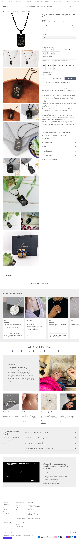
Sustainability (18, 516)
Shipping (17, 514)
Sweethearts (5, 509)
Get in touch (6, 443)
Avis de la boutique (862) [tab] (17, 279)
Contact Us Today (66, 132)
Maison (4, 11)
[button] (59, 42)
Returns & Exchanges (20, 522)
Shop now (5, 420)
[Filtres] (62, 280)
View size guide (45, 138)
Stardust (5, 511)
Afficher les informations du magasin (51, 85)
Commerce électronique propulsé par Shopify (24, 535)
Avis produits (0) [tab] (8, 279)
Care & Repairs (19, 511)
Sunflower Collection (7, 518)
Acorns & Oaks (6, 513)
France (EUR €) (8, 532)
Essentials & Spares (7, 522)
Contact (17, 507)
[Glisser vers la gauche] (71, 293)
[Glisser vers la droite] (74, 293)
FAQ (16, 509)
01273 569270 (32, 513)
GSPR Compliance (19, 526)
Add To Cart (70, 78)
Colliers (9, 11)
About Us (18, 505)
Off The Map (5, 520)
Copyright (18, 524)
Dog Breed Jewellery (7, 515)
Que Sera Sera (6, 507)
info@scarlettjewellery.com (35, 514)
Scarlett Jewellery (10, 535)
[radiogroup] (59, 51)
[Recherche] (70, 6)
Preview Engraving (57, 78)
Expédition (49, 21)
